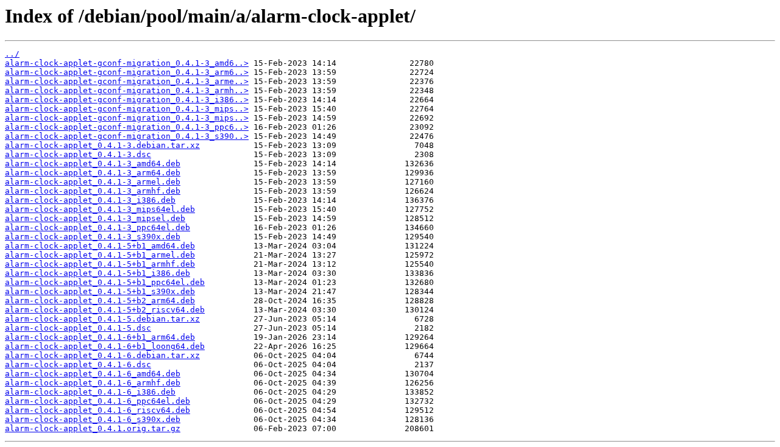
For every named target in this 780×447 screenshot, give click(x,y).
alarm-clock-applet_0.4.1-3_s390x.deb (92, 236)
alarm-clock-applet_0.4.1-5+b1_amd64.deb (100, 245)
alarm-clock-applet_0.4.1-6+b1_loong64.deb (105, 346)
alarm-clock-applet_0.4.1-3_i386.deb (90, 200)
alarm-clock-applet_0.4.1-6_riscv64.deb (97, 410)
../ (12, 53)
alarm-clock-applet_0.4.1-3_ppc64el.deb (97, 227)
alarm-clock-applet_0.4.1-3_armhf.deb (92, 190)
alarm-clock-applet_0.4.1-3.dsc (78, 154)
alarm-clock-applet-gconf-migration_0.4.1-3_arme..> (127, 81)
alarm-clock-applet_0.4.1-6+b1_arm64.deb (100, 337)
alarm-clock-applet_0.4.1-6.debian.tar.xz (102, 355)
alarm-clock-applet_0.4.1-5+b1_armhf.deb (100, 264)
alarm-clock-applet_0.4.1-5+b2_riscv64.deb (105, 309)
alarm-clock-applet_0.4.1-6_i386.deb (90, 391)
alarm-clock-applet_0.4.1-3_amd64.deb (92, 163)
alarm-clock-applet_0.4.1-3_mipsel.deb (95, 218)
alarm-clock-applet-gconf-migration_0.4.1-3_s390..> (127, 136)
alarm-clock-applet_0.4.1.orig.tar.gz (92, 428)
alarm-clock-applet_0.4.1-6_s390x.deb (92, 419)
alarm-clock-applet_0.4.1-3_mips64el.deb (100, 209)
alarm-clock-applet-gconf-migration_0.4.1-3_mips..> (127, 108)
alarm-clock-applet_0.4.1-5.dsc (78, 328)
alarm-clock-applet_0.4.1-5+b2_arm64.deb (100, 300)
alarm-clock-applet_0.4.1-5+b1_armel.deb (100, 254)
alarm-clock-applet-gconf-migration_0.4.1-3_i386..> (127, 99)
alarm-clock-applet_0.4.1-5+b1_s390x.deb (100, 291)
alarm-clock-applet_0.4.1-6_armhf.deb (92, 382)
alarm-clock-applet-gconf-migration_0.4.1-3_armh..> (127, 90)
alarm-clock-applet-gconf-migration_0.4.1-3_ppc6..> (127, 127)
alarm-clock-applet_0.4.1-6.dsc (78, 364)
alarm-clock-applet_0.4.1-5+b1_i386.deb (97, 273)
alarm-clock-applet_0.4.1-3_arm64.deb (92, 172)
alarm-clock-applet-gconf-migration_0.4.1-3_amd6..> (127, 63)
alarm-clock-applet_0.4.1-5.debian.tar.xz (102, 318)
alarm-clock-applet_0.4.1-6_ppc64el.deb (97, 401)
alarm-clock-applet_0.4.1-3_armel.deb (92, 181)
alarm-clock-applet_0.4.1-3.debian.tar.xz (102, 145)
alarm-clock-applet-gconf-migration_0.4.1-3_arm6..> (127, 72)
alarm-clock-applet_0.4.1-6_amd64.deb (92, 373)
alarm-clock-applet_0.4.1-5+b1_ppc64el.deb (105, 282)
